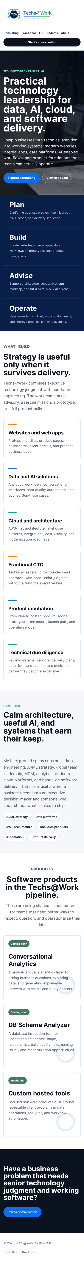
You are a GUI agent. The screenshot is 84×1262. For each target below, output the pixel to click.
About (65, 33)
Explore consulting (22, 177)
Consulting (11, 33)
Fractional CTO (32, 33)
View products (57, 177)
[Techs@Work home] (35, 14)
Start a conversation (42, 42)
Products (52, 33)
